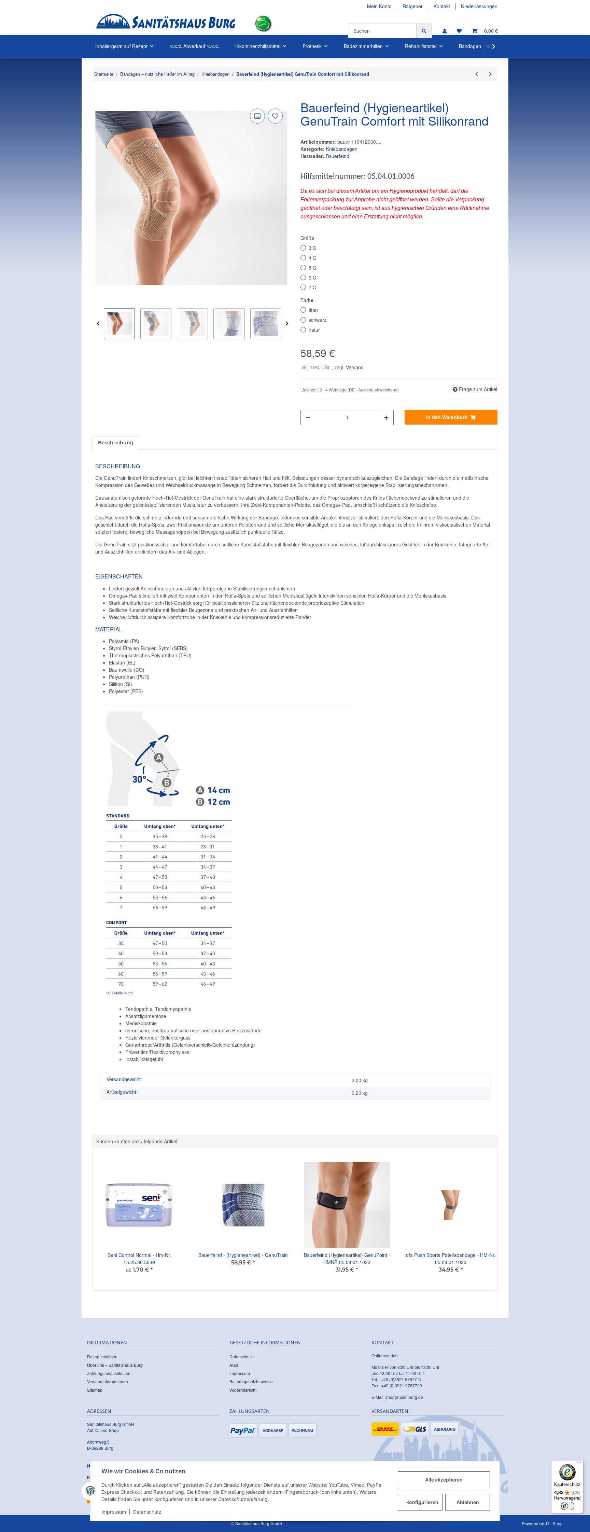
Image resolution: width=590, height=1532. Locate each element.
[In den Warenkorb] (98, 96)
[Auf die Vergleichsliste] (257, 116)
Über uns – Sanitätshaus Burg (115, 1365)
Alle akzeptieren (444, 1480)
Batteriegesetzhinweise (251, 1381)
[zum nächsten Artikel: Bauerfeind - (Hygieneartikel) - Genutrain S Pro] (490, 74)
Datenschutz (241, 1356)
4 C (312, 257)
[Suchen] (424, 31)
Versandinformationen (107, 1381)
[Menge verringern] (308, 417)
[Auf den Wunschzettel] (275, 116)
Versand (355, 367)
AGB (233, 1365)
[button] (444, 31)
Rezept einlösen (102, 1356)
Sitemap (94, 1390)
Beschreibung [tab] (116, 443)
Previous (98, 323)
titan (313, 309)
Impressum (239, 1373)
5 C (312, 267)
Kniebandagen (341, 148)
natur (314, 329)
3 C (312, 247)
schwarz (317, 319)
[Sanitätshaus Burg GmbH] (165, 24)
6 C (312, 277)
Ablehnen (467, 1502)
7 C (312, 287)
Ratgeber (413, 6)
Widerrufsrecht (242, 1390)
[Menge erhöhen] (386, 417)
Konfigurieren (422, 1502)
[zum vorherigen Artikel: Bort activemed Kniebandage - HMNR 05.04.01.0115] (476, 74)
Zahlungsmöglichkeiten (108, 1373)
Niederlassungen (479, 6)
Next (287, 323)
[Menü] (579, 1464)
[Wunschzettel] (459, 31)
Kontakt (442, 6)
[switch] (567, 1506)
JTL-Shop (554, 1523)
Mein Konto (379, 6)
